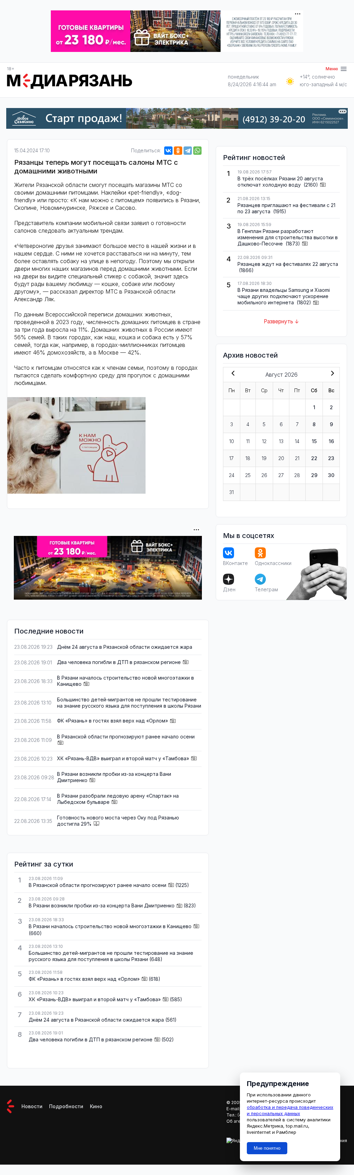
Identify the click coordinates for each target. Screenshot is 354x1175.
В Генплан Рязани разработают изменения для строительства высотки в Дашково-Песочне (287, 237)
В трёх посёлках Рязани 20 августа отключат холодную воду (280, 182)
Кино (96, 1106)
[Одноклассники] (178, 150)
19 (264, 458)
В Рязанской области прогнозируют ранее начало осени (126, 736)
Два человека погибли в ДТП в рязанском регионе (119, 662)
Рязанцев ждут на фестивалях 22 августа (287, 264)
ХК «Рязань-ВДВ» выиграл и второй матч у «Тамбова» (123, 758)
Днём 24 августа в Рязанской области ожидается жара (124, 647)
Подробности (66, 1106)
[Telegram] (188, 150)
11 (248, 441)
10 (231, 441)
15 (314, 441)
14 (297, 441)
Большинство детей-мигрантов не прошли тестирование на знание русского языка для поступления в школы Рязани (129, 703)
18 (247, 458)
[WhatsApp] (197, 150)
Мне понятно (267, 1148)
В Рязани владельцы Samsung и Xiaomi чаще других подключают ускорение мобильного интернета (283, 296)
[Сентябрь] (331, 374)
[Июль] (231, 374)
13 (281, 441)
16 (331, 441)
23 (331, 458)
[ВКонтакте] (168, 150)
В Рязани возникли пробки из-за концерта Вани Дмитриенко (102, 905)
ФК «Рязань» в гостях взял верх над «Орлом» (112, 721)
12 (264, 441)
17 (231, 458)
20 (281, 458)
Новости (32, 1106)
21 (297, 458)
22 (314, 458)
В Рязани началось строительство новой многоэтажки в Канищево (110, 926)
